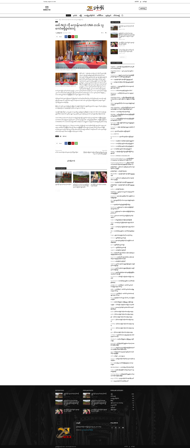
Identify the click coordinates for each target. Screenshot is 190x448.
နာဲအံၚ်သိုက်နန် (113, 167)
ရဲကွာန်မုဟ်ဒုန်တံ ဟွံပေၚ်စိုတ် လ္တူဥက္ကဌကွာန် (123, 79)
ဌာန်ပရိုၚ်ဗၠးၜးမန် (59, 32)
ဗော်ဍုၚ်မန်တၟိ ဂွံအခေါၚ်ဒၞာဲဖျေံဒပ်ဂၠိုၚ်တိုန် (123, 219)
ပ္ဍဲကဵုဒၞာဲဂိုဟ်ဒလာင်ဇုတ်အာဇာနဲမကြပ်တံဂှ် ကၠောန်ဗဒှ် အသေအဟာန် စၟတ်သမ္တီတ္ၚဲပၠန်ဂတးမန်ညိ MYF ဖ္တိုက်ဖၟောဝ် (81, 186)
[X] (69, 36)
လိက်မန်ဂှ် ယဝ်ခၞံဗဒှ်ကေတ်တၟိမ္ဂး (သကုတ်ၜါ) (125, 304)
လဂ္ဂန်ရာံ (112, 304)
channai (112, 151)
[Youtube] (123, 427)
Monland (113, 111)
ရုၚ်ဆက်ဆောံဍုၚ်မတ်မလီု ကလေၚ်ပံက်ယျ (123, 235)
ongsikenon (113, 86)
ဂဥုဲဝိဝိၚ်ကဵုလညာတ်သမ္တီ (120, 238)
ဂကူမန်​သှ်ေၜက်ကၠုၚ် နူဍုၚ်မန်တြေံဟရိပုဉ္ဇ (121, 204)
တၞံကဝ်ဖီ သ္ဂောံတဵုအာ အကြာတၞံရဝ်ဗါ (122, 131)
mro (112, 79)
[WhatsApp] (76, 36)
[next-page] (59, 191)
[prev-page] (56, 191)
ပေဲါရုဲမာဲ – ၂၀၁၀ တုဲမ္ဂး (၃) (119, 356)
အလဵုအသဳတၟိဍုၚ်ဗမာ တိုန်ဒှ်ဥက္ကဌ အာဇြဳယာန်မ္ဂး (123, 302)
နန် (111, 317)
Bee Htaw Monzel (115, 367)
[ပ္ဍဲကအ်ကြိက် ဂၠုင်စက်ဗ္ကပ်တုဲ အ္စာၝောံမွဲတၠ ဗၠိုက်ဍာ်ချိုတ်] (99, 177)
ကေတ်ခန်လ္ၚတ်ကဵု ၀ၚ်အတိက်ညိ (123, 111)
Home (56, 19)
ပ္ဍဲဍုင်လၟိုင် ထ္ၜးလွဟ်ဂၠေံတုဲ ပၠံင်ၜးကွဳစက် (63, 184)
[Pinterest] (72, 36)
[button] (122, 15)
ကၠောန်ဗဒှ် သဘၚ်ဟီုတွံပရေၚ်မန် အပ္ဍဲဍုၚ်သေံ (125, 140)
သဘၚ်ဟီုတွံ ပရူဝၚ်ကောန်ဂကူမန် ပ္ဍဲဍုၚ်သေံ (125, 143)
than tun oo (113, 93)
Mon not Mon (114, 173)
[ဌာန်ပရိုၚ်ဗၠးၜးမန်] (61, 160)
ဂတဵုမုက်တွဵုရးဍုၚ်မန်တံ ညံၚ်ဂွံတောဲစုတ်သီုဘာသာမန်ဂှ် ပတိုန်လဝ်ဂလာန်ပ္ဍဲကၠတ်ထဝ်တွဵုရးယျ (123, 99)
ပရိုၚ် (60, 19)
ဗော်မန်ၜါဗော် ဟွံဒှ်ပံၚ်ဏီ (121, 250)
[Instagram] (115, 427)
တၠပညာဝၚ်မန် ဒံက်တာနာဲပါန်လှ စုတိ (126, 378)
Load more (122, 57)
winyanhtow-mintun (115, 71)
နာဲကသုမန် (84, 430)
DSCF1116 (116, 134)
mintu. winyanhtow (115, 107)
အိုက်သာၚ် (64, 136)
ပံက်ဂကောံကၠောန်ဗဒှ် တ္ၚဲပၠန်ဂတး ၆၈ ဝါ (124, 90)
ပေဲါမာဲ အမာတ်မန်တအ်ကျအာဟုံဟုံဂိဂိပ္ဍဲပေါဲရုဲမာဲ (66, 152)
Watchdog (113, 114)
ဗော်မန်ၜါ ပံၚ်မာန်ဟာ (122, 171)
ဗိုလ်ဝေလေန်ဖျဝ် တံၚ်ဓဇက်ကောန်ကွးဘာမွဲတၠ (124, 311)
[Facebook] (66, 36)
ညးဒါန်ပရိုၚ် (90, 430)
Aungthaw (113, 66)
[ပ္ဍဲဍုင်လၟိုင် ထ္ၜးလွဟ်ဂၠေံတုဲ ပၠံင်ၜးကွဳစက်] (63, 177)
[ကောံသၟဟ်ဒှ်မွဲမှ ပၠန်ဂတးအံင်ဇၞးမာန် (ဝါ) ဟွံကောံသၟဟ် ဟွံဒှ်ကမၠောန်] (114, 51)
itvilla (112, 289)
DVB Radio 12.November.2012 (123, 155)
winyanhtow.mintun (115, 97)
